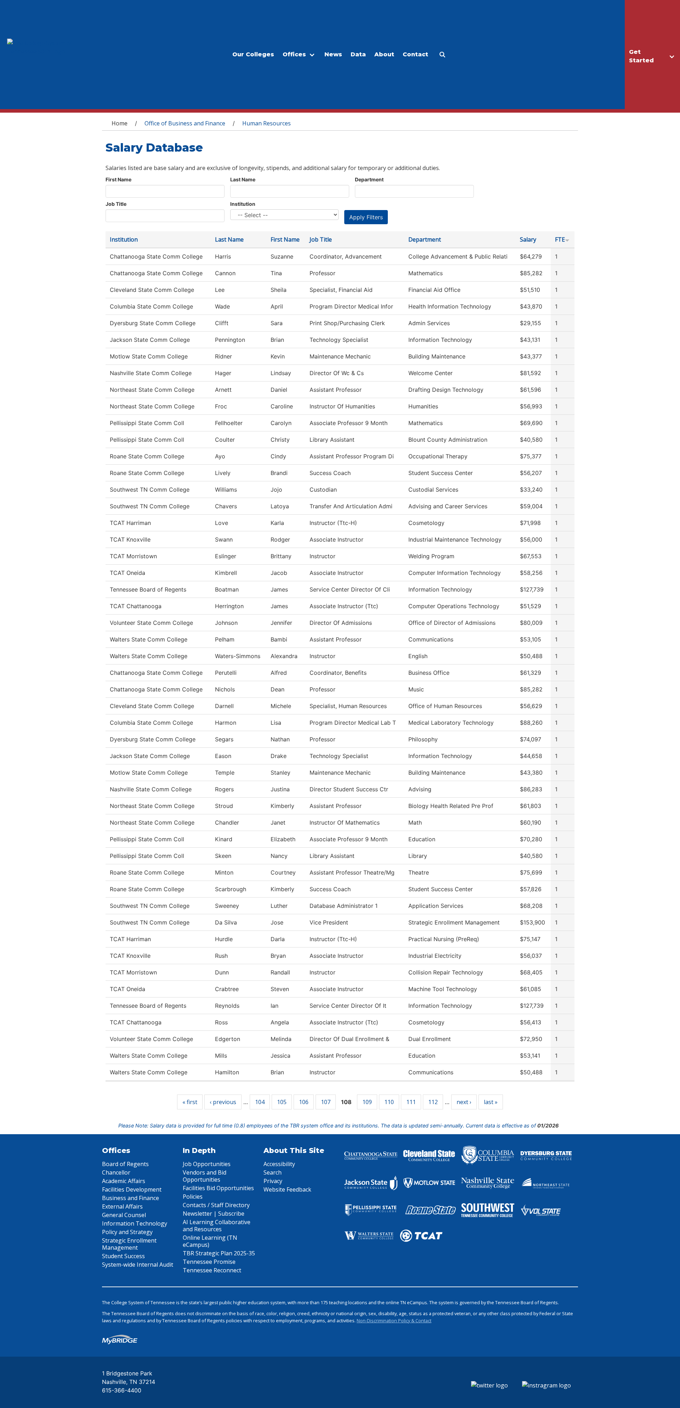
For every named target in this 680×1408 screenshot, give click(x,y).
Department (369, 179)
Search (273, 1172)
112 (433, 1102)
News (333, 54)
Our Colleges (253, 54)
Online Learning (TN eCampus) (210, 1241)
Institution (242, 204)
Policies (193, 1196)
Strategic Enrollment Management (129, 1244)
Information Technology (134, 1223)
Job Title (116, 204)
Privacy (273, 1181)
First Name (118, 179)
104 (260, 1102)
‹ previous (223, 1102)
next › (464, 1102)
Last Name (242, 179)
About (384, 54)
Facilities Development (132, 1189)
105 (282, 1102)
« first (189, 1102)
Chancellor (116, 1172)
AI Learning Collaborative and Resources (216, 1225)
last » (491, 1102)
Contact (415, 54)
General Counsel (124, 1215)
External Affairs (122, 1206)
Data (358, 54)
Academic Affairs (123, 1181)
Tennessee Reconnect (212, 1270)
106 (303, 1102)
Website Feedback (287, 1189)
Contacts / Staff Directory (216, 1205)
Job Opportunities (207, 1164)
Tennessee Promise (209, 1262)
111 (411, 1102)
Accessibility (279, 1164)
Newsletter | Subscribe (213, 1213)
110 (389, 1102)
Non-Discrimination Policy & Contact (394, 1320)
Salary (528, 239)
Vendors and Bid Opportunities (204, 1176)
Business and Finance (130, 1198)
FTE (560, 239)
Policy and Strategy (127, 1232)
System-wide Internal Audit (137, 1264)
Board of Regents (125, 1164)
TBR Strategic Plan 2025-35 (219, 1253)
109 (367, 1102)
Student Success (123, 1256)
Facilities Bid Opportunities (218, 1188)
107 (325, 1102)
